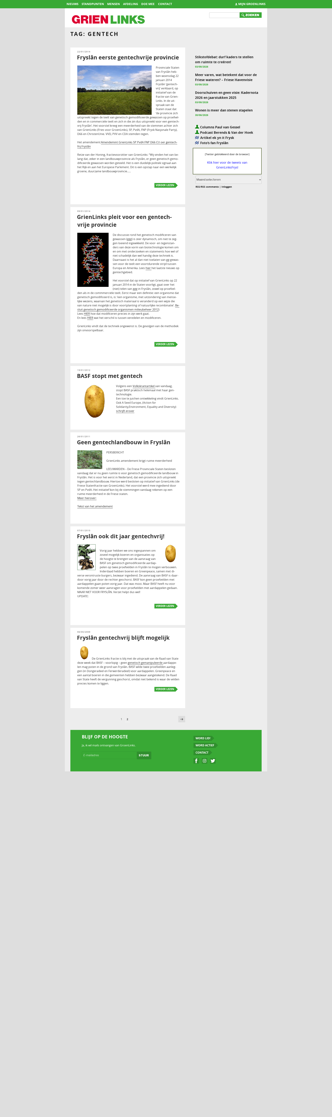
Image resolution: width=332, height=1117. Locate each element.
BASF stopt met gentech (109, 376)
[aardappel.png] (84, 658)
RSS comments (210, 186)
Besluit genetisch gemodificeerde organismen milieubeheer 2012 (128, 307)
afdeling (130, 4)
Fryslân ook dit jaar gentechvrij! (120, 536)
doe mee (148, 4)
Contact (202, 752)
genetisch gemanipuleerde (145, 663)
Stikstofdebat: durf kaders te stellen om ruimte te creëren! (224, 59)
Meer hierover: (86, 498)
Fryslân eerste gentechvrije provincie (128, 57)
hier (148, 268)
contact (165, 4)
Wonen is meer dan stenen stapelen (224, 110)
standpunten (93, 4)
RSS (198, 186)
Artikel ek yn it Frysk (217, 137)
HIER (87, 314)
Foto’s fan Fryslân (214, 142)
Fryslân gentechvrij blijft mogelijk (123, 637)
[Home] (108, 20)
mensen (113, 4)
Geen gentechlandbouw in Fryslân (123, 442)
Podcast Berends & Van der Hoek (226, 132)
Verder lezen (165, 185)
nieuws (72, 4)
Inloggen (227, 186)
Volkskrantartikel (144, 386)
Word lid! (203, 738)
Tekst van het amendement (95, 506)
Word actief (205, 745)
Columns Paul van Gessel (219, 127)
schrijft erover (125, 411)
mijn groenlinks (251, 4)
